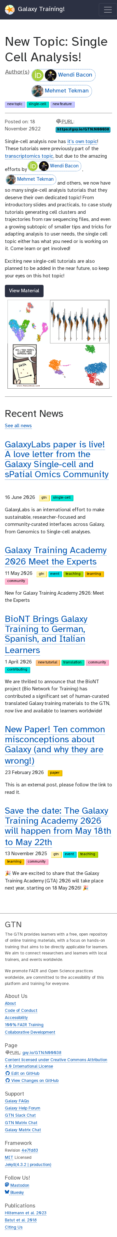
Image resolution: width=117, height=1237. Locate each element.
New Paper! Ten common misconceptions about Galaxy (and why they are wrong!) (55, 745)
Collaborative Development (30, 1032)
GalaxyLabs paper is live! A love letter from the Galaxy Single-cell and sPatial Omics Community (57, 459)
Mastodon (19, 1185)
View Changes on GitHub (34, 1081)
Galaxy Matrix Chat (23, 1130)
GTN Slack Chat (20, 1115)
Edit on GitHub (24, 1074)
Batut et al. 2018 (21, 1220)
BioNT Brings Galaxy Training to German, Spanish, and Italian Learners (46, 635)
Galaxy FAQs (17, 1101)
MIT (9, 1158)
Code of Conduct (21, 1011)
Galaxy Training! (40, 9)
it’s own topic (82, 141)
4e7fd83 (29, 1150)
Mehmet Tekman (67, 91)
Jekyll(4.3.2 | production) (28, 1165)
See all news (18, 426)
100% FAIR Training (24, 1025)
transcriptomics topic (29, 156)
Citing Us (13, 1227)
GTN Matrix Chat (21, 1123)
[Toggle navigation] (108, 9)
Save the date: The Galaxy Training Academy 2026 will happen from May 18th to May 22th (58, 826)
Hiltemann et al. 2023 (25, 1213)
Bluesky (16, 1193)
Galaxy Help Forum (22, 1108)
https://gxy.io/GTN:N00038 (83, 129)
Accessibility (16, 1018)
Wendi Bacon (75, 75)
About (10, 1003)
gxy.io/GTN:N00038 (41, 1053)
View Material (24, 291)
